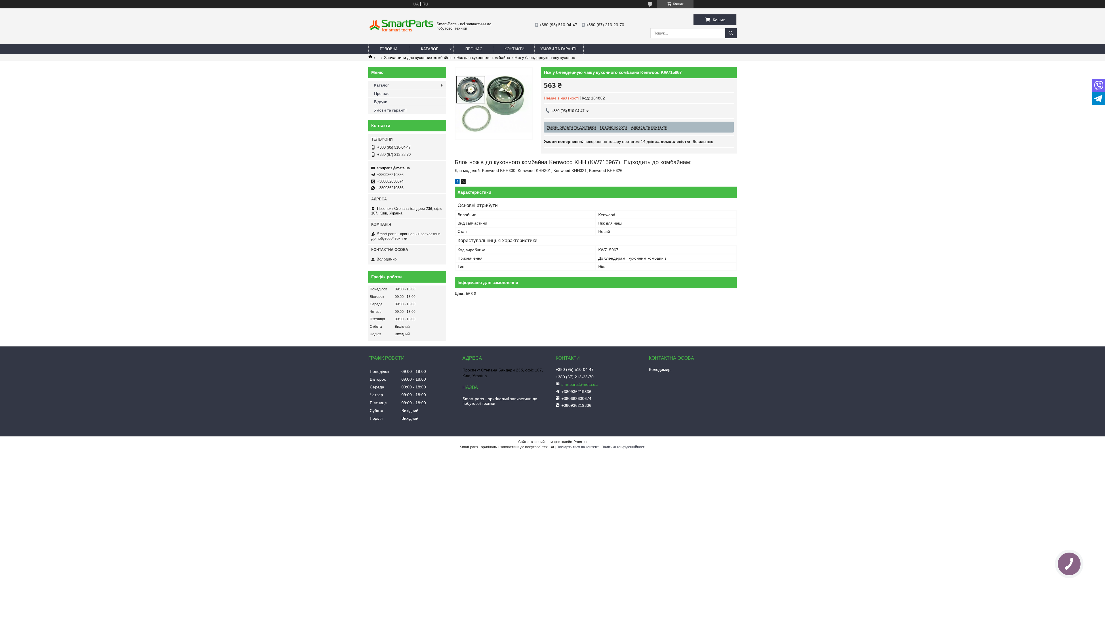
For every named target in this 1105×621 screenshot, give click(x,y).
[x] (463, 182)
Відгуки (380, 101)
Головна (389, 49)
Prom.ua (580, 442)
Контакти (514, 49)
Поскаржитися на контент (578, 447)
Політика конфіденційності (623, 447)
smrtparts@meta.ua (393, 168)
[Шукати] (731, 33)
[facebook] (457, 182)
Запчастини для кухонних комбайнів (418, 57)
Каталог (429, 49)
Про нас (473, 49)
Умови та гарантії (559, 49)
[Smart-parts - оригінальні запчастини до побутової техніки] (401, 30)
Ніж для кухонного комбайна (483, 57)
